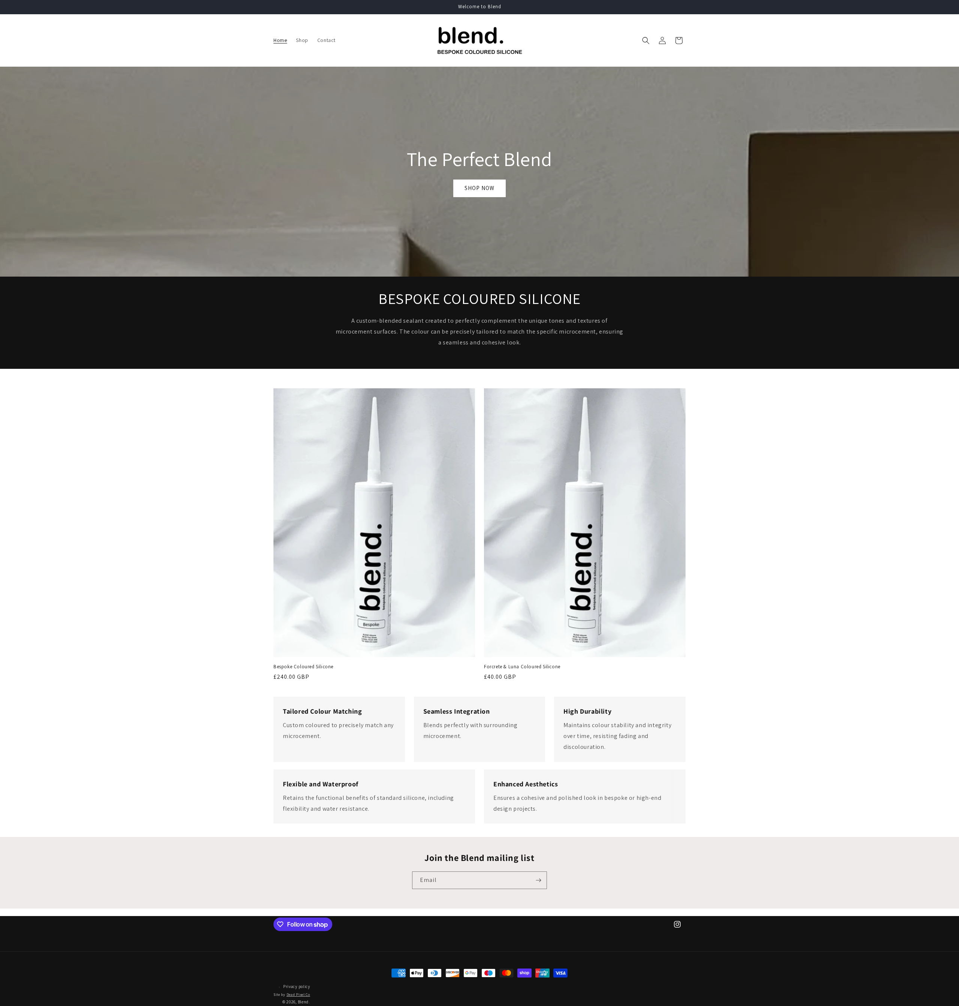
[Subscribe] (538, 880)
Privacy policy (296, 987)
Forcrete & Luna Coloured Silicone (522, 667)
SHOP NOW (479, 188)
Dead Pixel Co (298, 994)
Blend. (304, 1002)
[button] (646, 40)
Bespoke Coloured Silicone (303, 667)
